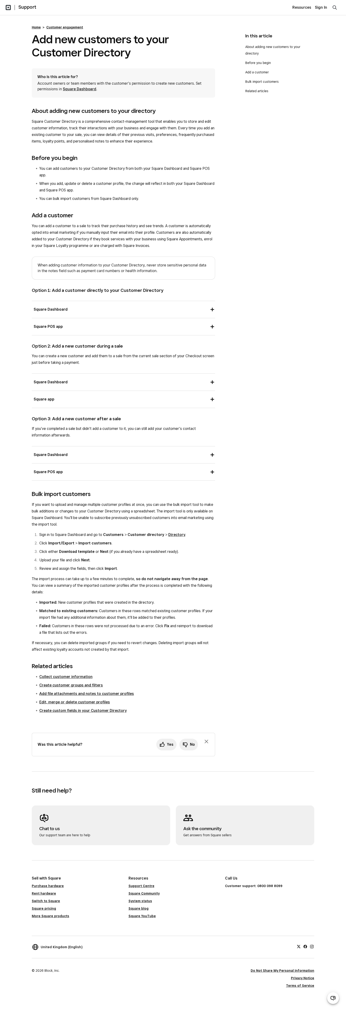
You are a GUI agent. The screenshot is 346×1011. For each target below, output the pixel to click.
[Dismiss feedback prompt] (206, 741)
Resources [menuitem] (301, 7)
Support (27, 7)
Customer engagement (64, 27)
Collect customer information (66, 676)
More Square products (50, 916)
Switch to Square (46, 901)
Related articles (256, 91)
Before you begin (258, 63)
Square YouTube (142, 916)
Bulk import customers (262, 81)
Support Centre (141, 886)
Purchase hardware (48, 886)
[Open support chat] (333, 998)
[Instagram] (312, 946)
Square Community (144, 893)
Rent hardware (44, 893)
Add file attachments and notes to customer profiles (86, 693)
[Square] (8, 7)
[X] (298, 946)
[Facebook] (305, 946)
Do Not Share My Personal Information (282, 970)
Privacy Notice (302, 978)
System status (140, 901)
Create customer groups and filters (71, 685)
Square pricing (44, 908)
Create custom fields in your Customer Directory (83, 710)
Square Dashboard (79, 89)
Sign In (321, 7)
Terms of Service (300, 985)
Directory (176, 534)
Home (36, 27)
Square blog (139, 908)
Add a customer (257, 72)
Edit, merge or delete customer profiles (74, 702)
